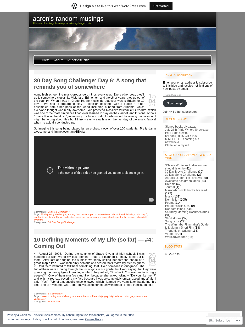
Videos (169, 233)
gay (106, 296)
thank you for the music (121, 217)
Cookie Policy (94, 319)
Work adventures (176, 236)
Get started (161, 6)
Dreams (170, 184)
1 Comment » (55, 293)
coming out (55, 296)
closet (44, 296)
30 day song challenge (53, 214)
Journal (170, 187)
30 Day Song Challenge (61, 222)
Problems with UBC (177, 205)
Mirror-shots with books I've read (186, 190)
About (58, 60)
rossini (103, 217)
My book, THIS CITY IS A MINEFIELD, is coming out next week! (182, 139)
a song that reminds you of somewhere (89, 214)
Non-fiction (54, 301)
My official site (78, 60)
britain (129, 214)
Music (59, 217)
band (122, 214)
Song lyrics (172, 221)
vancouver (39, 299)
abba (115, 214)
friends (87, 296)
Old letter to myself (177, 145)
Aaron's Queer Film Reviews (183, 177)
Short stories (173, 218)
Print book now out (177, 132)
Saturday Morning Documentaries (187, 212)
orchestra (69, 217)
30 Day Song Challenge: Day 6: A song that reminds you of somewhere (90, 83)
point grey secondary (87, 217)
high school (116, 296)
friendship (97, 296)
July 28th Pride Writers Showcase (187, 129)
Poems (169, 202)
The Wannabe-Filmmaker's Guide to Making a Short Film (187, 226)
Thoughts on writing (178, 230)
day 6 (144, 214)
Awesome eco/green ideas (182, 180)
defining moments (72, 296)
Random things (175, 208)
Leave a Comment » (59, 211)
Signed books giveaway (180, 126)
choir (136, 214)
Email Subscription (179, 75)
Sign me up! (175, 103)
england (38, 217)
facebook (50, 217)
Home (46, 60)
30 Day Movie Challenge (181, 171)
